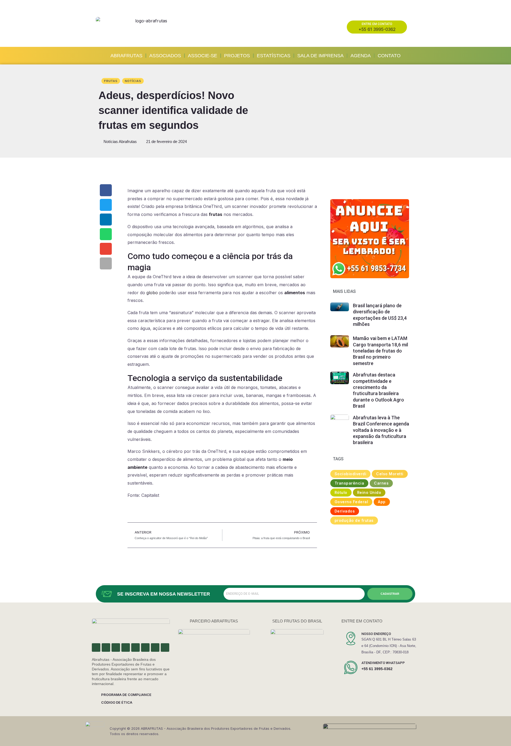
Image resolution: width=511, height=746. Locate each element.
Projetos (237, 55)
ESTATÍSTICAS (273, 55)
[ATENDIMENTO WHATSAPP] (350, 667)
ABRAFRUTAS (126, 55)
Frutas (110, 81)
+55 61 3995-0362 (377, 669)
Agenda (361, 55)
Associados (165, 55)
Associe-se (202, 55)
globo (152, 292)
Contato (389, 55)
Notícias (133, 81)
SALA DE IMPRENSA (320, 55)
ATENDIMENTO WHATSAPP (383, 663)
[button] (106, 190)
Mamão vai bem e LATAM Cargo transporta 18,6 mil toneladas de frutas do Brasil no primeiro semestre (380, 350)
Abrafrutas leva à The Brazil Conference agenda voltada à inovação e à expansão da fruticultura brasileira (381, 430)
